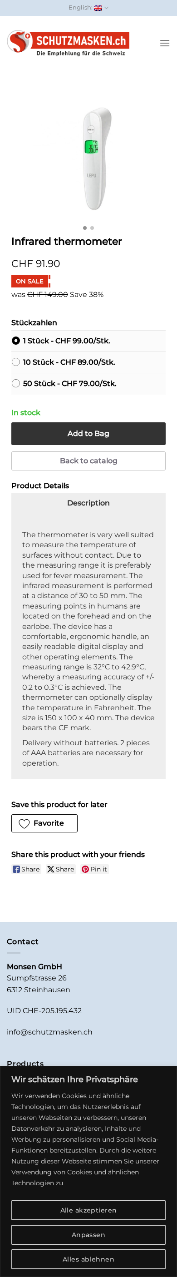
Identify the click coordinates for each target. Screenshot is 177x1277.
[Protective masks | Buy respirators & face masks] (68, 43)
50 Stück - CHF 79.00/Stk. (70, 383)
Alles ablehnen (88, 1259)
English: (81, 7)
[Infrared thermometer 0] (88, 157)
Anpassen (88, 1235)
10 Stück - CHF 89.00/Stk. (69, 362)
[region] (88, 1171)
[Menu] (164, 43)
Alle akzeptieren (88, 1210)
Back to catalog (89, 460)
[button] (44, 823)
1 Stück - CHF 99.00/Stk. (66, 341)
